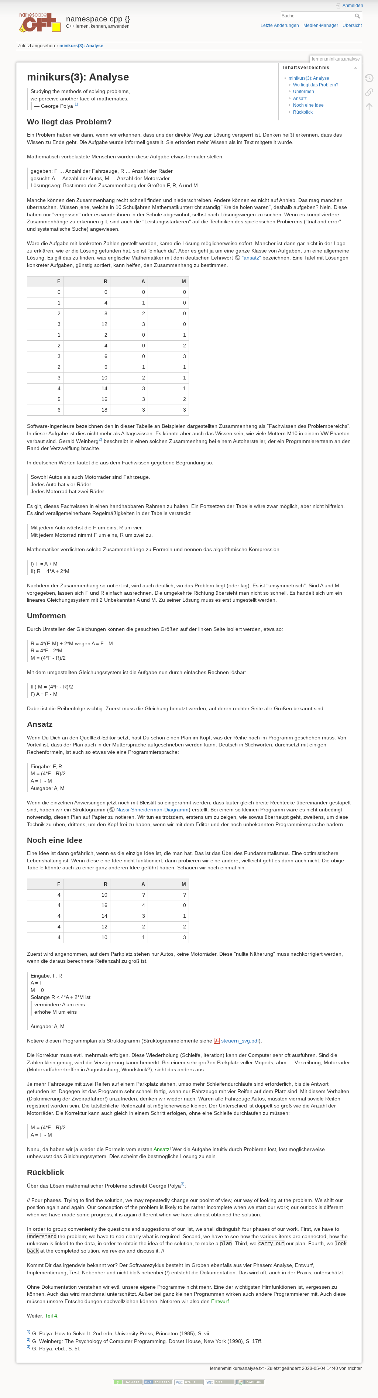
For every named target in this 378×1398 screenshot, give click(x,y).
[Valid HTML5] (189, 1382)
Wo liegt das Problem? (316, 84)
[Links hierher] (369, 92)
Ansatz (300, 98)
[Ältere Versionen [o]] (369, 78)
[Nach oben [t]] (369, 106)
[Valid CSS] (219, 1382)
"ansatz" (251, 258)
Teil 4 (51, 1316)
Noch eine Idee (308, 105)
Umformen (303, 91)
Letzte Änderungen (280, 25)
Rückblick (303, 112)
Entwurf (220, 1301)
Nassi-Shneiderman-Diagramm (152, 810)
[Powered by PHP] (158, 1382)
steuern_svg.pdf (240, 1041)
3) (183, 1184)
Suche (358, 15)
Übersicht (352, 25)
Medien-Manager (320, 25)
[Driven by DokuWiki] (250, 1382)
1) (76, 104)
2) (100, 439)
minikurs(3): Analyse (81, 45)
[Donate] (127, 1382)
